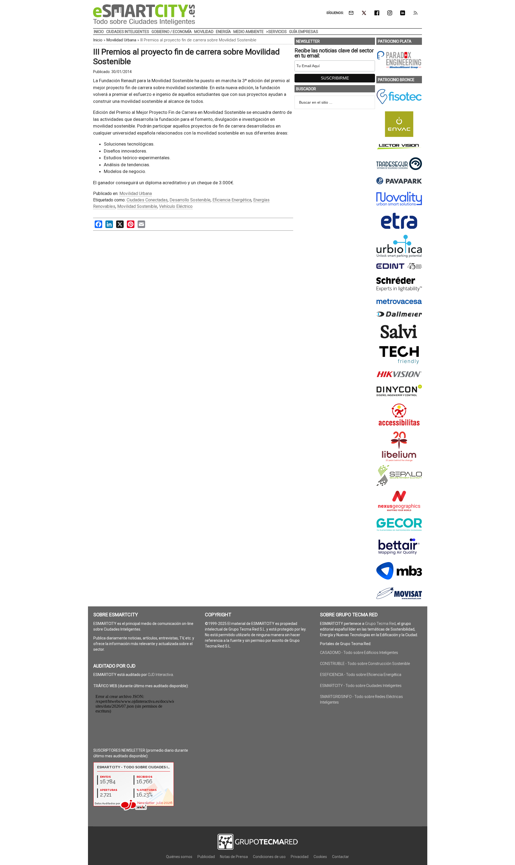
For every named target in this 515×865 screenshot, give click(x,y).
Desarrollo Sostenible (190, 199)
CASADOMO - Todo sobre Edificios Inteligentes (359, 652)
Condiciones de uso (269, 857)
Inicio (97, 40)
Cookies (320, 857)
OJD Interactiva (160, 674)
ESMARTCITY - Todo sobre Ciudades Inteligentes (361, 685)
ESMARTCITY (144, 15)
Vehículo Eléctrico (176, 206)
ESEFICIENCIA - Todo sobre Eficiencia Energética (360, 674)
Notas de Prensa (234, 857)
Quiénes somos (179, 857)
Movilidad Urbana (121, 40)
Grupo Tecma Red (380, 623)
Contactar (340, 857)
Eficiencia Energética (231, 199)
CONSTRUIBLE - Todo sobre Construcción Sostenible (365, 663)
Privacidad (299, 857)
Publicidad (206, 857)
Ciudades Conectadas (147, 199)
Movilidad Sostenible (137, 206)
